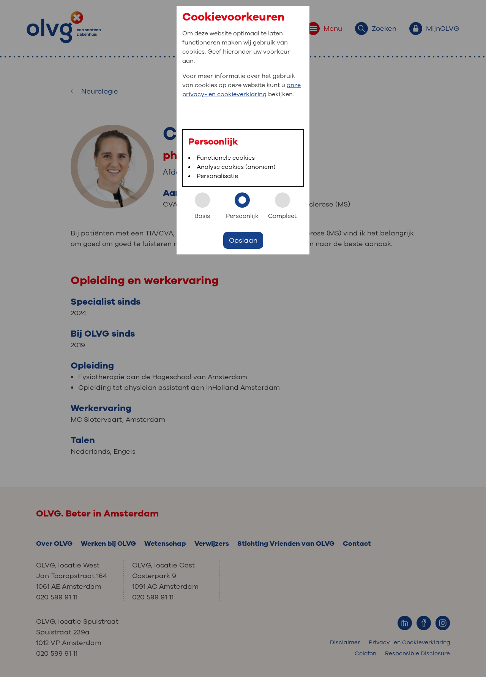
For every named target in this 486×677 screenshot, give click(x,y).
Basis (202, 216)
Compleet (282, 216)
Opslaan (243, 240)
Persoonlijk (242, 216)
